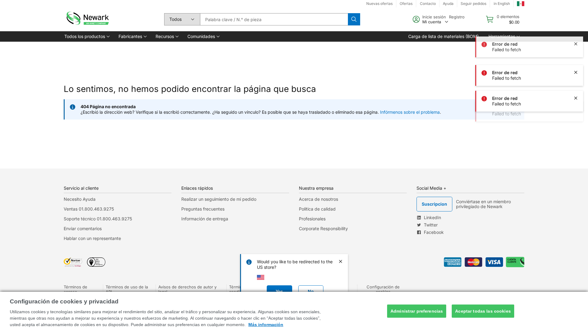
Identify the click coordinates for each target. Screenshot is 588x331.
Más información (265, 324)
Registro (457, 16)
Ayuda (448, 3)
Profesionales (312, 218)
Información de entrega (204, 218)
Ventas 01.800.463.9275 (89, 208)
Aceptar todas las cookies (483, 311)
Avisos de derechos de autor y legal (187, 289)
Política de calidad (317, 208)
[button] (86, 36)
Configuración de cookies (383, 289)
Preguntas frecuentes (202, 208)
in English (502, 3)
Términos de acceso (75, 289)
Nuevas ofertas (379, 3)
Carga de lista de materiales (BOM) (443, 36)
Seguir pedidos (473, 3)
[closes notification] (575, 20)
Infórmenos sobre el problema (410, 112)
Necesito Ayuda (80, 199)
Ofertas (406, 3)
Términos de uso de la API (127, 289)
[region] (294, 311)
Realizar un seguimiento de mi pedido (218, 199)
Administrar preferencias (416, 311)
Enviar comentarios (83, 228)
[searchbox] (274, 19)
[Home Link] (87, 19)
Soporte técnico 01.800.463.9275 (98, 218)
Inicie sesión (434, 16)
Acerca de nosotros (318, 199)
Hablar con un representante (92, 238)
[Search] (354, 19)
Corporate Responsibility (323, 228)
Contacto (428, 3)
